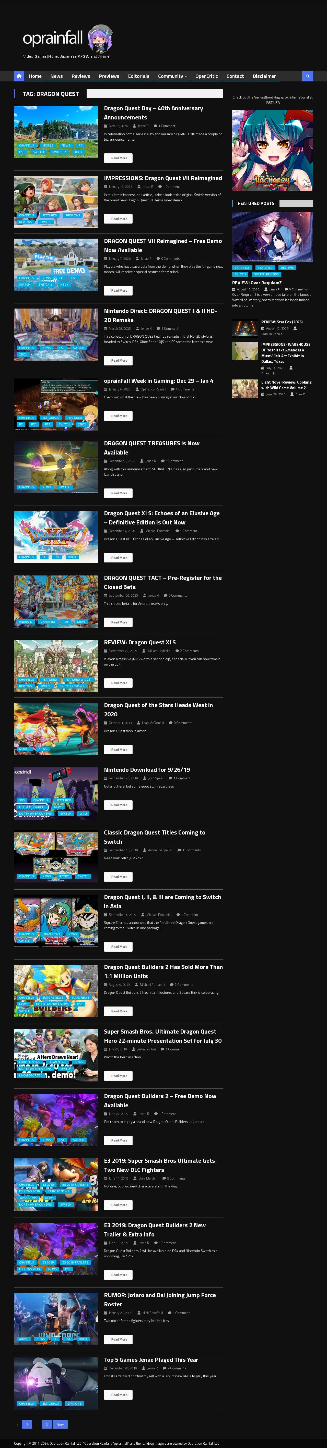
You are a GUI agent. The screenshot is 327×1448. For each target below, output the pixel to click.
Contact (235, 76)
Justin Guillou (146, 1049)
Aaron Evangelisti (160, 850)
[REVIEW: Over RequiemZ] (272, 237)
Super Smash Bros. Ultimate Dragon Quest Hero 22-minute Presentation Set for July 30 (162, 1036)
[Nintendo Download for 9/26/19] (56, 793)
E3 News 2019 (29, 1191)
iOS (66, 621)
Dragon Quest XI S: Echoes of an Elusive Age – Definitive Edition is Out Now (162, 517)
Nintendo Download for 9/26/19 (147, 769)
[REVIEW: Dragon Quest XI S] (56, 666)
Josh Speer (156, 778)
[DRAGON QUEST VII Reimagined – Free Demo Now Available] (56, 265)
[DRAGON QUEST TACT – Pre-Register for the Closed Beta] (56, 601)
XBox (78, 152)
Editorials (138, 76)
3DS (22, 800)
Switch (38, 152)
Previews (109, 76)
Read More (119, 158)
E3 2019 (48, 1184)
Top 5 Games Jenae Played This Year (151, 1359)
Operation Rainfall (153, 389)
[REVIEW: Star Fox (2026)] (245, 328)
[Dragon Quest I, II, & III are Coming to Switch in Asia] (56, 921)
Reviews (81, 76)
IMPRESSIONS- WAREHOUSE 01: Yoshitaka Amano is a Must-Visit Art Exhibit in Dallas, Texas (285, 353)
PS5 (22, 152)
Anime (23, 1339)
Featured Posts (256, 203)
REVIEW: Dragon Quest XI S (140, 642)
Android (25, 621)
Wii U (83, 813)
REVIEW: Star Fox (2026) (282, 322)
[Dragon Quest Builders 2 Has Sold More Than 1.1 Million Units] (56, 991)
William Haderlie (158, 650)
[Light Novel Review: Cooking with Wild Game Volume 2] (245, 388)
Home (35, 76)
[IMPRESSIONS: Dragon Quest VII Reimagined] (56, 202)
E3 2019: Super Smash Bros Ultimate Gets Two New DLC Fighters (159, 1165)
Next (60, 1424)
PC (80, 145)
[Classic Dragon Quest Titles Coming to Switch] (56, 856)
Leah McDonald (153, 722)
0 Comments (170, 258)
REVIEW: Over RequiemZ (257, 282)
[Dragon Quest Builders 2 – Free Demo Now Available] (56, 1120)
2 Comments (189, 650)
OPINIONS (74, 1403)
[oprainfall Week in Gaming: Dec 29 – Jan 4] (56, 404)
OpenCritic (206, 76)
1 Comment (166, 125)
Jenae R (143, 125)
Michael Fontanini (157, 530)
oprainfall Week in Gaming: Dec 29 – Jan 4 (158, 380)
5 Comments (176, 1178)
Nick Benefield (153, 1312)
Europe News (52, 997)
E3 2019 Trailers (75, 1184)
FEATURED (49, 215)
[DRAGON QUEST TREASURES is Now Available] (56, 467)
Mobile (47, 145)
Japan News (51, 934)
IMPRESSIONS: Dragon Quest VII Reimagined (163, 177)
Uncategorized (30, 1075)
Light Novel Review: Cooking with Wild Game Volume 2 (286, 385)
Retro (64, 876)
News (56, 76)
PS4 (34, 424)
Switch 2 (59, 152)
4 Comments (185, 389)
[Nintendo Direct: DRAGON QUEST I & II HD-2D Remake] (56, 335)
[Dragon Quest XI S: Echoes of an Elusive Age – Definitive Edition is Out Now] (56, 537)
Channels (26, 145)
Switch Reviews (72, 686)
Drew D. (301, 394)
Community (170, 76)
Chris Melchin (147, 1178)
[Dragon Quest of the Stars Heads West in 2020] (56, 729)
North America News (35, 813)
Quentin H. (268, 373)
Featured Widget (78, 679)
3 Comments (191, 850)
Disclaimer (264, 76)
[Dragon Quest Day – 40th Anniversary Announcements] (56, 132)
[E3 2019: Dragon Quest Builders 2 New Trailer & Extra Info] (56, 1249)
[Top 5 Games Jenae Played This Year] (56, 1383)
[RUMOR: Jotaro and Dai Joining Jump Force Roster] (56, 1319)
